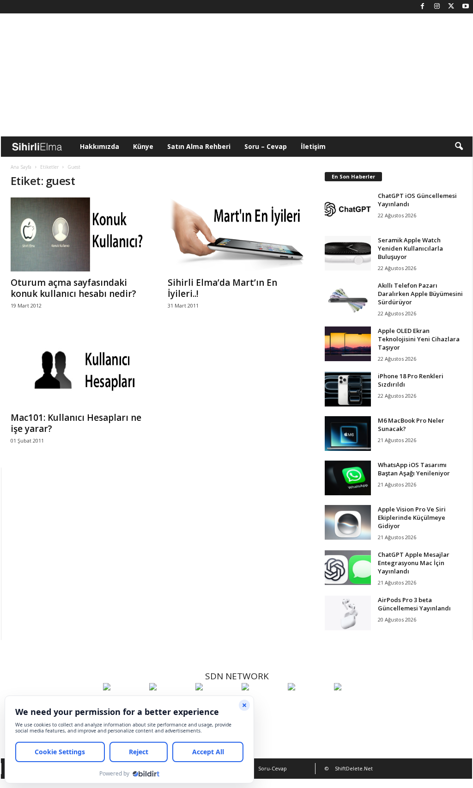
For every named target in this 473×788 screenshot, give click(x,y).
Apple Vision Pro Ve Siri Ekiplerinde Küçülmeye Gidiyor (412, 517)
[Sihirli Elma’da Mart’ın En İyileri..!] (237, 234)
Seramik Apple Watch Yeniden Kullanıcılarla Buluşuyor (410, 248)
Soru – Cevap (265, 146)
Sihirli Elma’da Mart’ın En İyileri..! (222, 288)
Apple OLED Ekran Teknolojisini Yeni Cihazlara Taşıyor (419, 338)
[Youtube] (465, 6)
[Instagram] (437, 6)
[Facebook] (422, 6)
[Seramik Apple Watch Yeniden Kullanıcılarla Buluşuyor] (348, 253)
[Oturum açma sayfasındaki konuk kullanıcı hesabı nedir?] (80, 234)
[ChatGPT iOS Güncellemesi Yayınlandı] (348, 208)
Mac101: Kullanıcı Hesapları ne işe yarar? (76, 423)
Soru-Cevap (272, 768)
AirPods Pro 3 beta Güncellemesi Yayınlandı (414, 604)
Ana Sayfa (21, 167)
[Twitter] (451, 6)
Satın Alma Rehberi (198, 146)
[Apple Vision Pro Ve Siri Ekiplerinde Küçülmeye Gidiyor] (348, 522)
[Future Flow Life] (355, 704)
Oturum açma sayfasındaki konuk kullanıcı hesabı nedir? (73, 288)
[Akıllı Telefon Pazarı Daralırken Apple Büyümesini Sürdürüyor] (348, 298)
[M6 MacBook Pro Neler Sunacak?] (348, 433)
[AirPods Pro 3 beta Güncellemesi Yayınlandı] (348, 613)
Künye (143, 146)
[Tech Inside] (262, 704)
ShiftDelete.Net (354, 768)
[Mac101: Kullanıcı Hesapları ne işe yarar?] (80, 369)
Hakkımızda (99, 146)
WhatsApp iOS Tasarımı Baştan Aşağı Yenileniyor (414, 469)
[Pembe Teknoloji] (308, 704)
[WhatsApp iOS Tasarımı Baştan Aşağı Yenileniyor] (348, 478)
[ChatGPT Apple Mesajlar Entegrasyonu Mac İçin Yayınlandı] (348, 567)
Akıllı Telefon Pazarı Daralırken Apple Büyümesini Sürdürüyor (420, 293)
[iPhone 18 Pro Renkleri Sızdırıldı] (348, 389)
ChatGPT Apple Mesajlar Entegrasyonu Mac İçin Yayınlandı (413, 562)
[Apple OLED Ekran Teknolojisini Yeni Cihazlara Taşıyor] (348, 343)
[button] (459, 146)
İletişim (313, 146)
